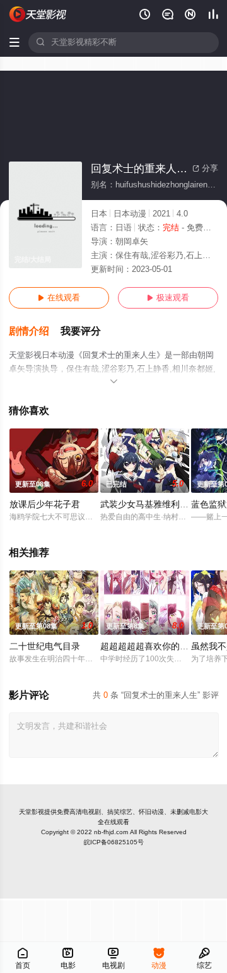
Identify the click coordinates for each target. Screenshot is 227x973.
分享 (205, 168)
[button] (35, 332)
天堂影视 (31, 811)
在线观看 (59, 297)
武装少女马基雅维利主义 (148, 504)
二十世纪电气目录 (44, 646)
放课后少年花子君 (44, 504)
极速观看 (168, 297)
